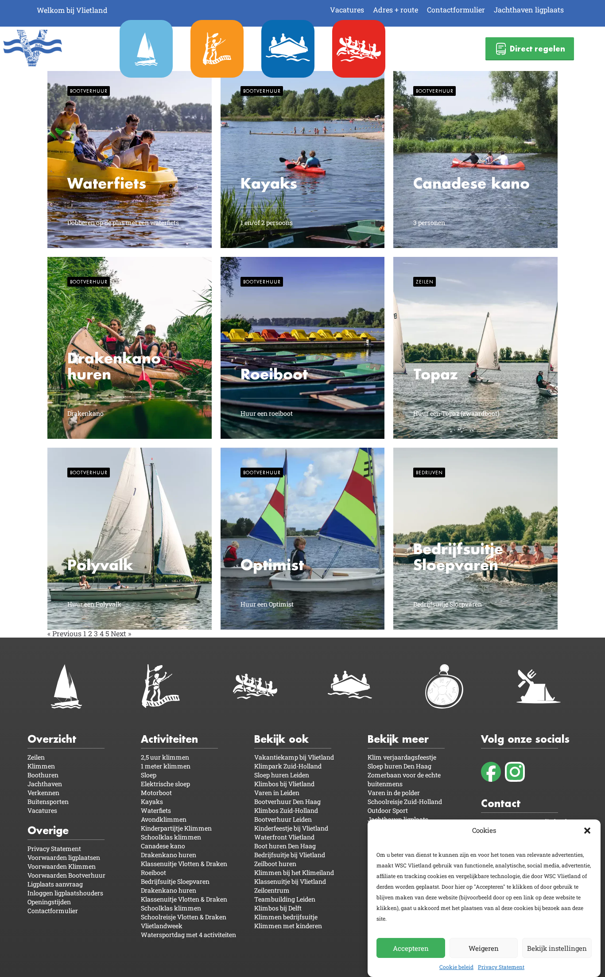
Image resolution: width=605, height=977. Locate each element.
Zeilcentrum (272, 890)
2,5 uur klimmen (165, 757)
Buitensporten (48, 801)
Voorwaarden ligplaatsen (63, 857)
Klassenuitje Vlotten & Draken (184, 863)
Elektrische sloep (165, 784)
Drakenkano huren (168, 855)
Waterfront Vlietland (284, 837)
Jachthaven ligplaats (529, 9)
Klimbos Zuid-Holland (286, 810)
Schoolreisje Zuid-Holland (405, 801)
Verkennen (43, 792)
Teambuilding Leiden (284, 899)
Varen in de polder (394, 792)
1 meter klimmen (165, 766)
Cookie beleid (456, 966)
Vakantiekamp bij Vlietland (294, 757)
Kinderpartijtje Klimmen (176, 828)
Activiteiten (169, 739)
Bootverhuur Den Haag (287, 801)
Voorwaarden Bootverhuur (66, 875)
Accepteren (411, 947)
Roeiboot (153, 872)
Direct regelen (537, 48)
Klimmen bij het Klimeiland (294, 872)
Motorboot (156, 792)
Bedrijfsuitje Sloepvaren (175, 881)
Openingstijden (49, 902)
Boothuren (42, 775)
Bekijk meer (398, 739)
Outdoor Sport (388, 810)
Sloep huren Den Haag (399, 766)
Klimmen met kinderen (288, 926)
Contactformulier (456, 9)
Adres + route (395, 9)
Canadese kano (163, 846)
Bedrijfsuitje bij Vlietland (289, 855)
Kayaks (152, 801)
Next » (121, 633)
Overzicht (51, 739)
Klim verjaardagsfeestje (402, 757)
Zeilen (36, 757)
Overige (48, 830)
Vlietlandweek (161, 926)
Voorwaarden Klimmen (61, 866)
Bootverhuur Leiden (283, 819)
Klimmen (41, 766)
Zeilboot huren (275, 863)
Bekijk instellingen (557, 947)
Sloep (148, 775)
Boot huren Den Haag (285, 846)
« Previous (64, 633)
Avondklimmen (163, 819)
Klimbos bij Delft (278, 908)
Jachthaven (44, 784)
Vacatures (347, 9)
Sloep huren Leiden (281, 775)
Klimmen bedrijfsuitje (286, 917)
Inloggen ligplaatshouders (65, 893)
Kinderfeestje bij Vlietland (291, 828)
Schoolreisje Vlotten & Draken (183, 917)
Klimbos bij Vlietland (284, 784)
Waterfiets (156, 810)
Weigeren (484, 947)
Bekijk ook (281, 739)
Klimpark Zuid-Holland (288, 766)
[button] (587, 830)
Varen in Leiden (276, 792)
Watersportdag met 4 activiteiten (188, 934)
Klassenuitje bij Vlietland (290, 881)
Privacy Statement (501, 966)
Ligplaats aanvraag (55, 884)
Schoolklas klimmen (171, 837)
